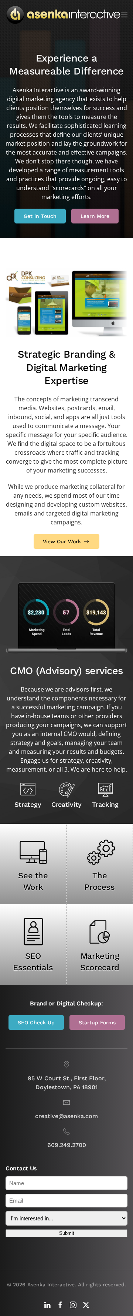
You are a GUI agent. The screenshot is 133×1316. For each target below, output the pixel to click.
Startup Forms (97, 1022)
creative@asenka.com (66, 1116)
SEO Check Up (36, 1022)
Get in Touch (40, 216)
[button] (124, 15)
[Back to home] (63, 15)
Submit (66, 1233)
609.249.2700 (66, 1144)
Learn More (95, 216)
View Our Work (62, 541)
